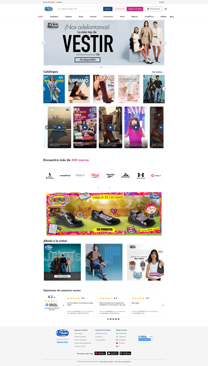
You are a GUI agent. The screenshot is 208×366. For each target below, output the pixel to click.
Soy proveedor (100, 340)
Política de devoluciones (83, 343)
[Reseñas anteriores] (63, 305)
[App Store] (113, 354)
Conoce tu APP (80, 346)
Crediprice (99, 337)
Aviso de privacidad (106, 361)
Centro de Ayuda (80, 340)
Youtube (122, 343)
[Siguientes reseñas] (162, 305)
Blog (172, 17)
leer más (122, 305)
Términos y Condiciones (123, 361)
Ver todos (157, 72)
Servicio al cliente (80, 356)
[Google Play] (125, 354)
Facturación (78, 333)
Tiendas (59, 2)
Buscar (107, 9)
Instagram (122, 340)
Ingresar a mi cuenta (134, 9)
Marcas (135, 17)
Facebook (122, 337)
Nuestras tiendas (80, 337)
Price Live (121, 9)
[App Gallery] (100, 354)
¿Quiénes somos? (101, 333)
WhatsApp (122, 333)
